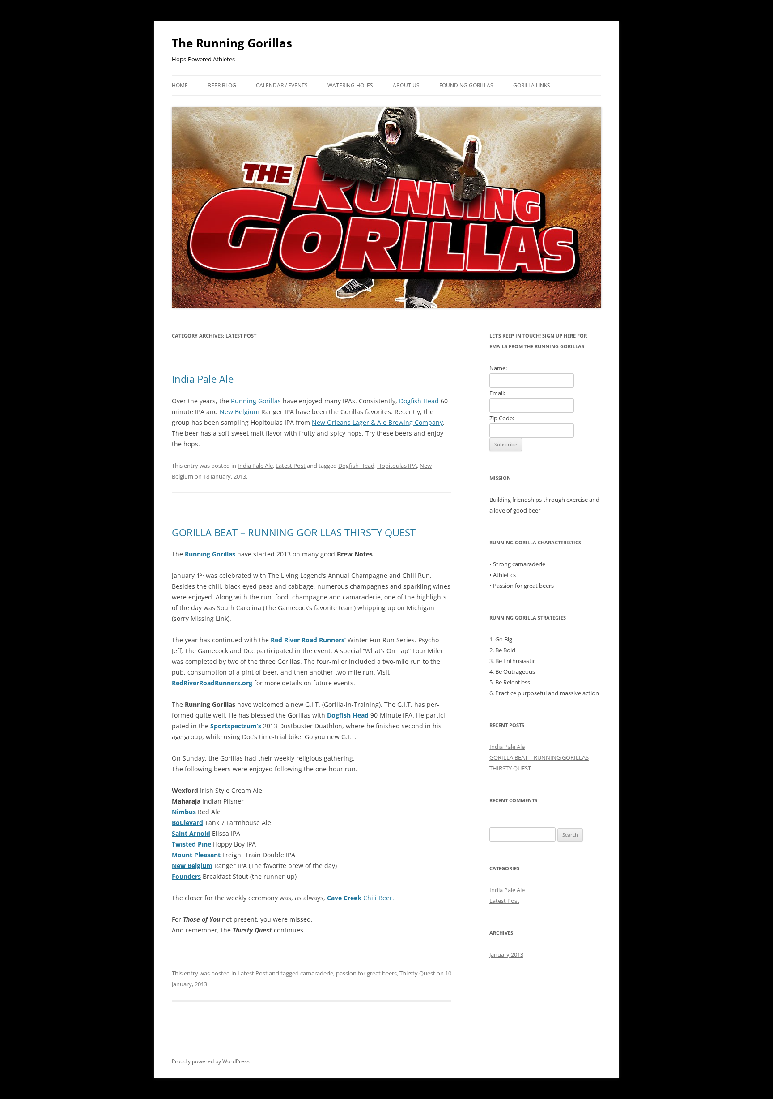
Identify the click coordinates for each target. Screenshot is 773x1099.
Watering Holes (350, 85)
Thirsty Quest (417, 973)
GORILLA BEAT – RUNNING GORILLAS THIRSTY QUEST (294, 532)
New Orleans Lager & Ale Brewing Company (377, 422)
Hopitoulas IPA (397, 466)
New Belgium (239, 411)
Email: (497, 393)
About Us (406, 85)
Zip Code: (501, 418)
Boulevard (187, 822)
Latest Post (291, 466)
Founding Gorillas (466, 85)
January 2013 (506, 954)
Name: (498, 368)
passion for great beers (366, 973)
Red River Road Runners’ (308, 640)
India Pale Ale (203, 378)
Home (180, 85)
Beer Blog (222, 85)
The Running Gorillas (232, 43)
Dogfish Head (419, 401)
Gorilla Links (531, 85)
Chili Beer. (360, 898)
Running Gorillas (256, 401)
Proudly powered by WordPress (211, 1061)
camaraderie (316, 973)
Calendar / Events (282, 85)
